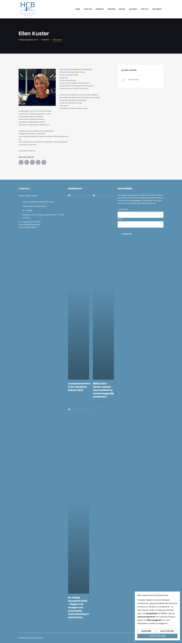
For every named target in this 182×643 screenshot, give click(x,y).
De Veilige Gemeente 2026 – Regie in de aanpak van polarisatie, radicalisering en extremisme (78, 607)
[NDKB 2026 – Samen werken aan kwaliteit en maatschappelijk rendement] (103, 287)
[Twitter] (26, 162)
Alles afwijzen (167, 631)
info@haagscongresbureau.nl (34, 206)
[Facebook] (21, 162)
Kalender (133, 9)
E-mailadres (123, 209)
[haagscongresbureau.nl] (28, 9)
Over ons (88, 9)
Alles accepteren (157, 636)
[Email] (43, 162)
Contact (145, 9)
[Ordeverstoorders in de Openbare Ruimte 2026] (78, 287)
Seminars (100, 9)
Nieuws (122, 9)
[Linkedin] (128, 82)
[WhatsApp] (38, 162)
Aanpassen (146, 631)
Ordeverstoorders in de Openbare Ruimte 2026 (79, 387)
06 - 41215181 (27, 210)
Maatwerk (157, 9)
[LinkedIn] (32, 162)
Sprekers (111, 9)
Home (77, 9)
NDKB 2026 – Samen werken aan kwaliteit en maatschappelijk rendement (103, 390)
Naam (120, 219)
